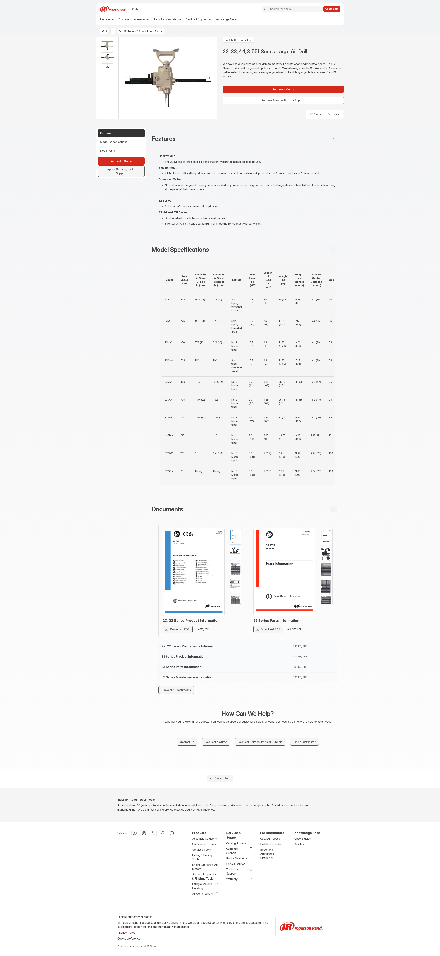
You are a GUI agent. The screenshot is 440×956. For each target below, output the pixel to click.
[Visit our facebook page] (162, 833)
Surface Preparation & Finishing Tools (204, 876)
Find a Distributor (236, 858)
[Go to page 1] (235, 537)
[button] (248, 138)
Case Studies (302, 838)
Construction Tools (204, 844)
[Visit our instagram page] (144, 833)
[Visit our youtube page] (134, 833)
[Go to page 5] (235, 603)
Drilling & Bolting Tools (202, 857)
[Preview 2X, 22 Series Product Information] (194, 572)
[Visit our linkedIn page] (172, 833)
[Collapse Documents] (333, 509)
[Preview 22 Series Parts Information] (284, 572)
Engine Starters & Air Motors (205, 867)
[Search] (265, 9)
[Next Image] (209, 78)
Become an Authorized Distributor (267, 854)
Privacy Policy (126, 932)
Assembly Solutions (204, 838)
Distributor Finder (270, 844)
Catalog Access (236, 843)
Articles (299, 844)
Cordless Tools (201, 849)
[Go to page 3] (235, 570)
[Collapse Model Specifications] (333, 249)
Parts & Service (235, 864)
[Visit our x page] (153, 833)
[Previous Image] (126, 78)
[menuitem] (107, 19)
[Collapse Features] (333, 138)
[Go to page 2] (235, 553)
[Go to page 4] (235, 586)
